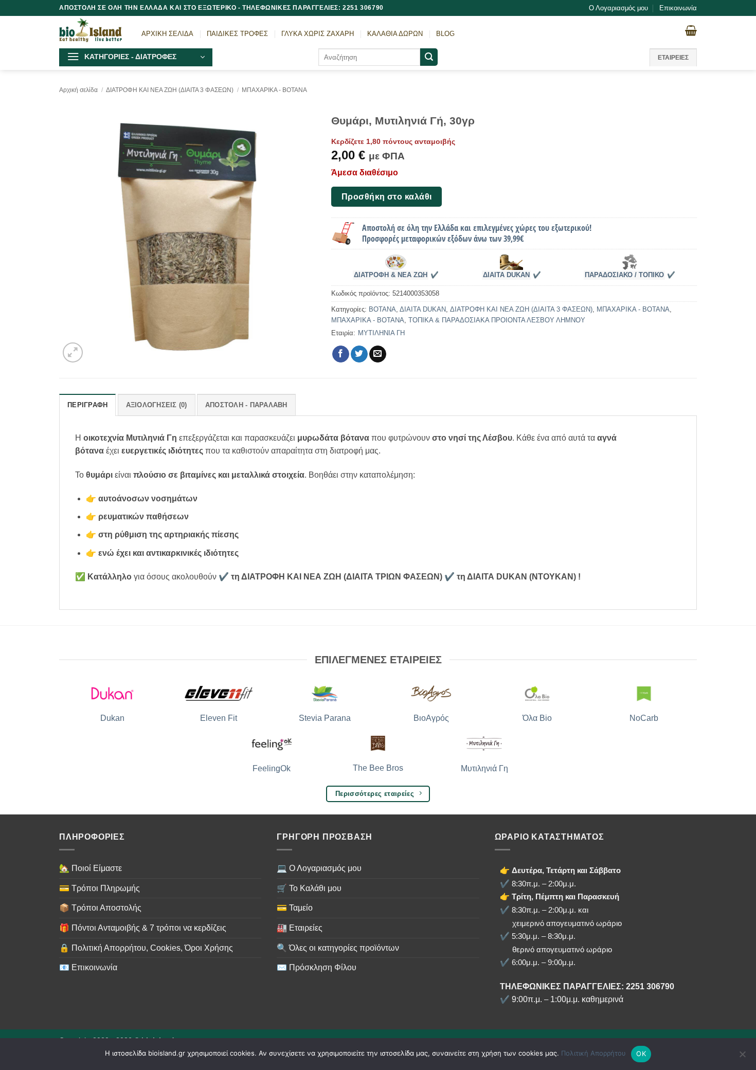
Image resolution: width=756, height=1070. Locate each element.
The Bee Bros (378, 768)
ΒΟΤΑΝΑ (382, 309)
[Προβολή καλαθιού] (691, 30)
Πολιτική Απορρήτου (593, 1053)
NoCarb (643, 718)
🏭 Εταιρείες (299, 927)
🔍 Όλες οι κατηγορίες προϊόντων (338, 948)
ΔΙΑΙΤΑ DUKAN (506, 275)
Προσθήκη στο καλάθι (386, 196)
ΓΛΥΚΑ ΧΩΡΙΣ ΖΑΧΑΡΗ (317, 34)
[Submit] (429, 57)
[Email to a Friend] (377, 354)
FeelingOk (272, 768)
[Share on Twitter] (359, 354)
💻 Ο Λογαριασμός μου (319, 868)
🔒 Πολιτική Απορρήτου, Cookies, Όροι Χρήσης (146, 948)
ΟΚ (641, 1053)
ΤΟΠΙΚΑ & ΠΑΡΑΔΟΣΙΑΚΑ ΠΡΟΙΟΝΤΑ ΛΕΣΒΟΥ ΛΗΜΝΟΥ (496, 320)
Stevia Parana (325, 718)
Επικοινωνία (678, 8)
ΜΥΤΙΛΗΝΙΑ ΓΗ (381, 333)
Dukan (112, 718)
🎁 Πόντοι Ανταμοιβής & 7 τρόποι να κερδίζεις (142, 927)
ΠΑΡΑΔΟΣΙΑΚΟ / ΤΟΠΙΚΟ (624, 275)
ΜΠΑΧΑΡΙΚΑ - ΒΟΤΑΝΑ (274, 90)
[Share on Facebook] (340, 354)
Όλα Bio (537, 718)
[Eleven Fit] (219, 693)
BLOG (445, 34)
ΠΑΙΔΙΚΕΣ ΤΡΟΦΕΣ (237, 34)
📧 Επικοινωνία (88, 967)
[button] (135, 57)
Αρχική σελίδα (78, 90)
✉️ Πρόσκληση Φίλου (316, 967)
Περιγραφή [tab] (87, 405)
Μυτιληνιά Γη (484, 768)
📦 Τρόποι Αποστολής (100, 907)
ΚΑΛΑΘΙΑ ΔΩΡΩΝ (395, 34)
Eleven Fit (218, 718)
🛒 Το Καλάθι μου (309, 888)
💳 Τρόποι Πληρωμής (99, 888)
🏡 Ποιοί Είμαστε (90, 868)
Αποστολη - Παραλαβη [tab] (246, 405)
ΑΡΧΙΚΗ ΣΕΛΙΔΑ (167, 34)
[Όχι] (742, 1057)
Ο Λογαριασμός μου (618, 8)
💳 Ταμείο (295, 907)
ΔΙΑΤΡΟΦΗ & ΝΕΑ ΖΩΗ (390, 275)
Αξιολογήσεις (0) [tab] (156, 405)
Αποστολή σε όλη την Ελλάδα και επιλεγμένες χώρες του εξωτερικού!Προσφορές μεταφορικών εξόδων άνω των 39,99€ (476, 233)
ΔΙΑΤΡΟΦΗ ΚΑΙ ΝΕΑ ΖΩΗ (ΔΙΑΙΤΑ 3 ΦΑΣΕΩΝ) (169, 90)
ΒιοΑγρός (431, 718)
